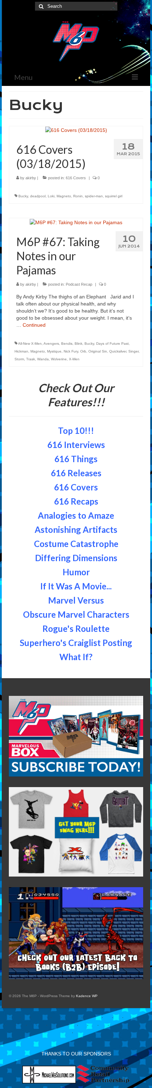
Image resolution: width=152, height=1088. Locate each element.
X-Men (74, 359)
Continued (34, 325)
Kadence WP (87, 996)
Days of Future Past (112, 343)
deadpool (38, 196)
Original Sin (97, 351)
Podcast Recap (79, 284)
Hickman (21, 351)
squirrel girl (113, 196)
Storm (19, 359)
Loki (51, 196)
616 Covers (76, 178)
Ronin (78, 196)
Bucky (23, 196)
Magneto (64, 196)
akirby (30, 178)
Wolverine (59, 359)
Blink (78, 343)
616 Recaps (76, 501)
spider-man (94, 196)
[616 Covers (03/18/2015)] (76, 130)
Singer (133, 351)
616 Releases (76, 473)
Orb (83, 351)
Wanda (43, 359)
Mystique (54, 351)
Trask (30, 359)
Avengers (51, 343)
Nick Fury (71, 351)
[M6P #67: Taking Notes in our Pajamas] (76, 222)
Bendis (66, 343)
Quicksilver (117, 351)
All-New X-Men (30, 343)
